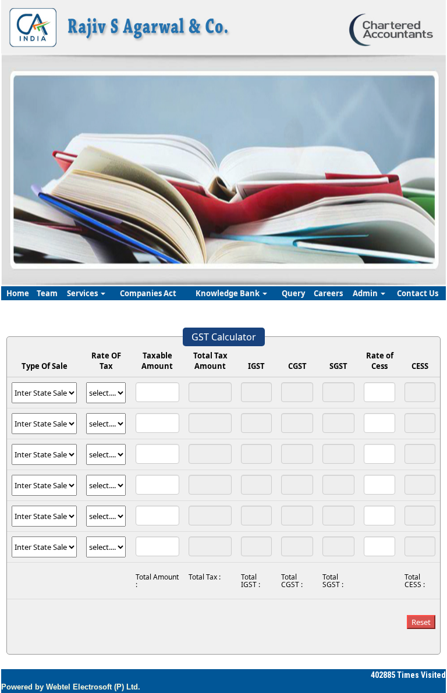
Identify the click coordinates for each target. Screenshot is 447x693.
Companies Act (148, 293)
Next (402, 167)
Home (17, 293)
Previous (40, 167)
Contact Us (417, 293)
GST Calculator (223, 336)
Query (293, 293)
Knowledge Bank (228, 293)
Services (83, 293)
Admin (366, 293)
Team (47, 293)
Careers (328, 293)
